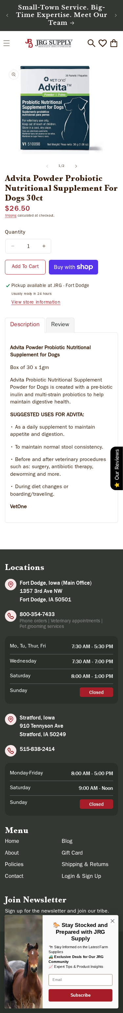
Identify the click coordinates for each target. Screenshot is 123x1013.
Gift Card (72, 853)
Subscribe (81, 995)
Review (60, 325)
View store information (35, 302)
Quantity (15, 232)
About (12, 853)
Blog (67, 841)
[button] (6, 43)
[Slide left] (47, 166)
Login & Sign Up (81, 877)
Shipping (10, 216)
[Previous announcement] (7, 15)
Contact (14, 877)
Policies (14, 865)
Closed (96, 692)
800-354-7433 (37, 614)
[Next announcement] (116, 15)
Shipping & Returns (85, 865)
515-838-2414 (37, 749)
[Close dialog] (113, 921)
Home (12, 841)
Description (25, 325)
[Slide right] (76, 166)
